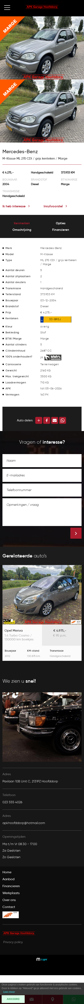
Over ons (9, 900)
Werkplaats (11, 893)
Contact (8, 907)
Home (6, 872)
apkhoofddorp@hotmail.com (23, 823)
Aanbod (8, 879)
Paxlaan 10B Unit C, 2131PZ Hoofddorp (30, 781)
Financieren (11, 886)
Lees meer (9, 992)
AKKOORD (13, 999)
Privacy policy (13, 942)
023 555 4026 (12, 802)
